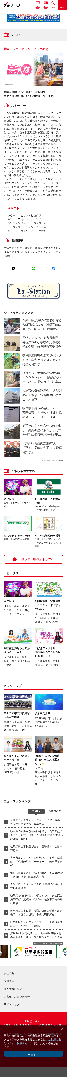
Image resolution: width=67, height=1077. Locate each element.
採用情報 (9, 981)
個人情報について (14, 989)
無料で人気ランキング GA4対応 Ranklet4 (47, 943)
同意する (33, 1054)
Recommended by (48, 460)
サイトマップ (11, 1004)
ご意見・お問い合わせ (17, 996)
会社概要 (9, 973)
